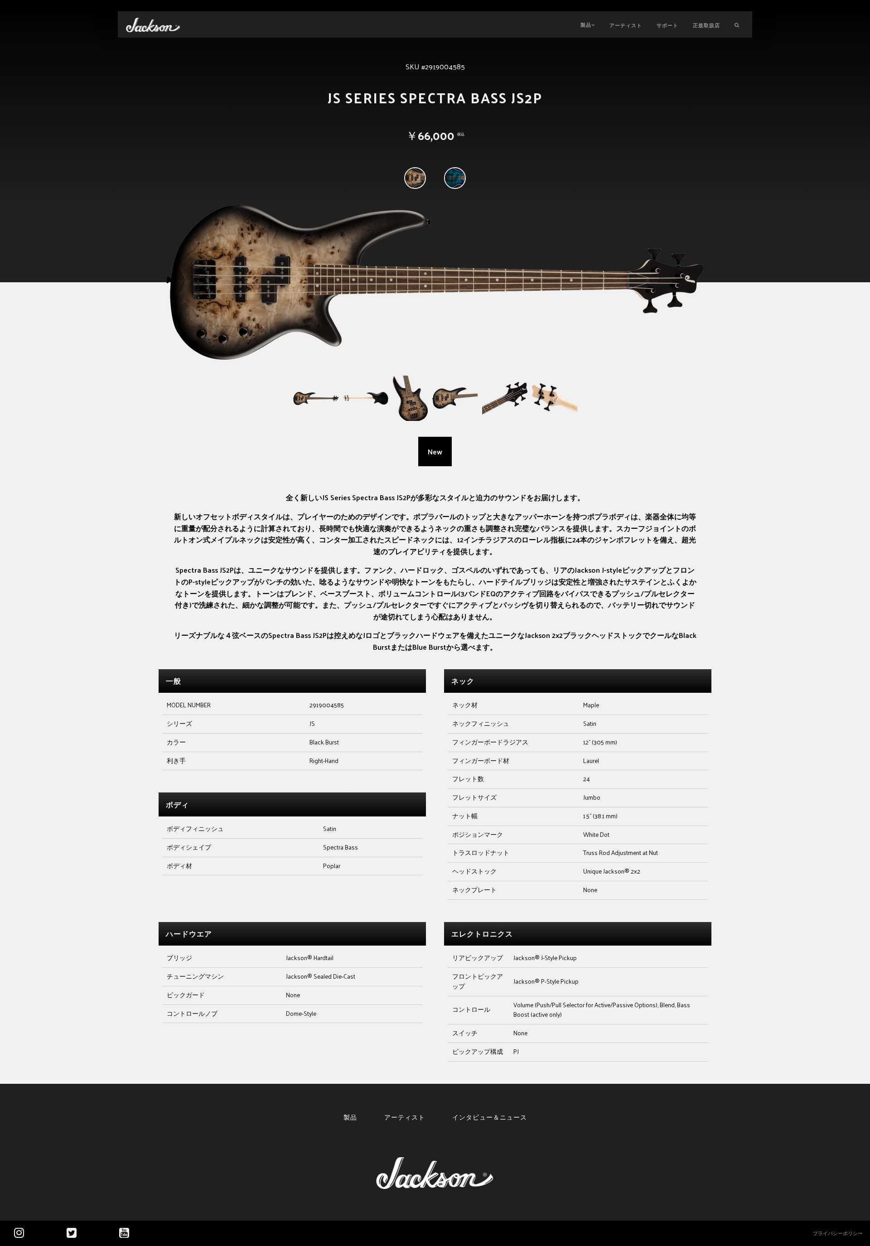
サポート (667, 24)
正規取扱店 (706, 24)
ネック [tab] (462, 680)
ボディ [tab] (177, 804)
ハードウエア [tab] (189, 933)
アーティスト (625, 24)
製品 (585, 24)
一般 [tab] (173, 680)
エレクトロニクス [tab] (482, 933)
